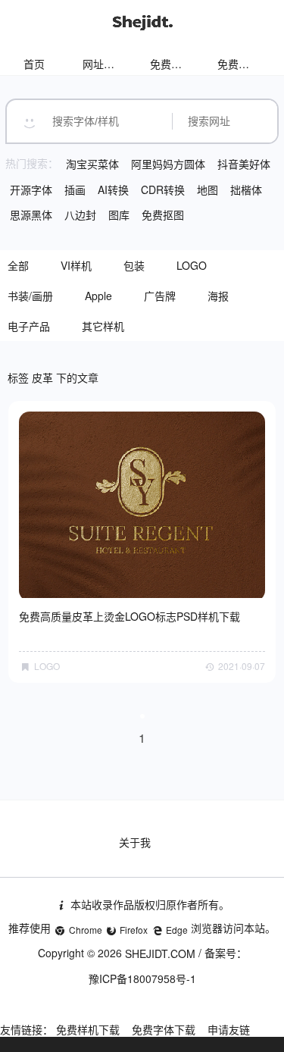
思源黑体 (31, 214)
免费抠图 (163, 214)
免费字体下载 (163, 1029)
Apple (98, 295)
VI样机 (76, 265)
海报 (218, 295)
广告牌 (160, 295)
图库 (119, 214)
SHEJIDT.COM (160, 953)
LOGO (191, 265)
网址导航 (104, 63)
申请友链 (229, 1029)
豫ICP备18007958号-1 (142, 978)
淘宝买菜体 (92, 163)
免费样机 (171, 63)
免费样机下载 (88, 1029)
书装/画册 (30, 295)
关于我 (135, 842)
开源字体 (31, 189)
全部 (18, 265)
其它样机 (103, 325)
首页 (34, 63)
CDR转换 (163, 189)
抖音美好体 (243, 163)
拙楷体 (246, 189)
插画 (75, 189)
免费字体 (238, 63)
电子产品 (29, 325)
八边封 (80, 214)
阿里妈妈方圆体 (168, 163)
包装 (134, 265)
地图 (207, 189)
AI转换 (113, 189)
